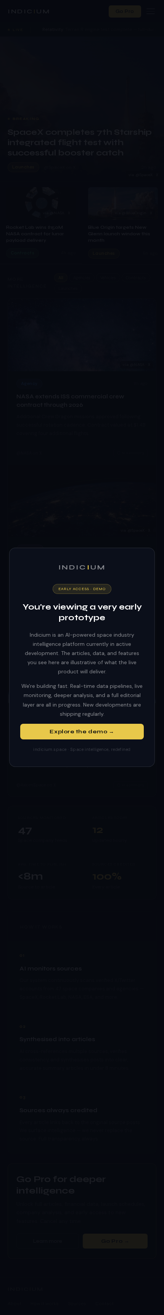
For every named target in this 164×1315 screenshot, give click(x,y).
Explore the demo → (82, 731)
